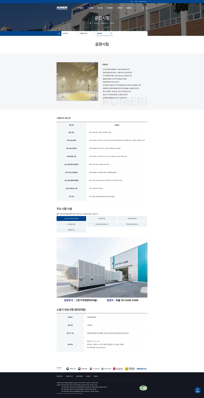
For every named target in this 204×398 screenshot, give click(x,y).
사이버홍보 (110, 8)
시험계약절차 (79, 376)
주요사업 (90, 8)
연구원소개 (81, 8)
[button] (57, 369)
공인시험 (99, 8)
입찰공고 (96, 376)
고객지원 (119, 8)
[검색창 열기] (143, 8)
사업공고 (88, 376)
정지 (58, 370)
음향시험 (99, 33)
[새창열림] (197, 390)
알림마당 (128, 8)
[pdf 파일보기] (143, 388)
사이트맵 (136, 1)
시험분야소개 (83, 33)
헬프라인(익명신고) (143, 1)
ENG (132, 1)
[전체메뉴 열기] (146, 8)
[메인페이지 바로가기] (62, 8)
